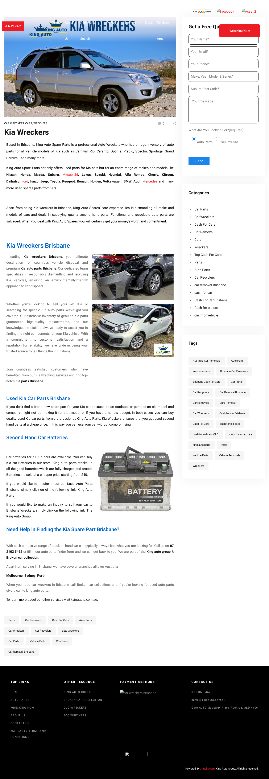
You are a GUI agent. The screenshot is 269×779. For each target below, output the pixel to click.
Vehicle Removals (229, 455)
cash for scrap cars (240, 434)
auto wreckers (70, 631)
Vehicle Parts (38, 641)
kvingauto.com (81, 599)
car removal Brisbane (210, 285)
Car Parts (13, 641)
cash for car (203, 292)
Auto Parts (85, 620)
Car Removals (33, 620)
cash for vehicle (206, 315)
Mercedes (150, 181)
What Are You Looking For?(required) (216, 130)
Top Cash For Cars (208, 254)
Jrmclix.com (207, 769)
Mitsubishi (70, 174)
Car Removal (204, 232)
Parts (11, 620)
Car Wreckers (14, 123)
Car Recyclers (43, 631)
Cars (28, 123)
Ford (24, 181)
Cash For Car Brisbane (211, 300)
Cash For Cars (60, 620)
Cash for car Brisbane (232, 413)
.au (94, 599)
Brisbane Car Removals (234, 371)
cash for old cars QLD (206, 434)
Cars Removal (228, 403)
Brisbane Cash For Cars (206, 382)
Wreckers (40, 123)
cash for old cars (230, 424)
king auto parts (201, 445)
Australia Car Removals (206, 361)
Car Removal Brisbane (21, 652)
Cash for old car (206, 307)
